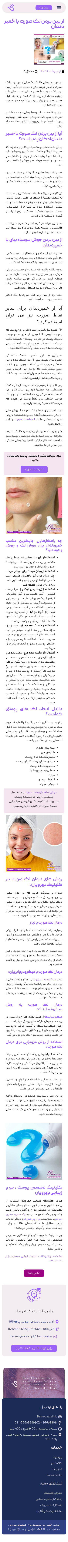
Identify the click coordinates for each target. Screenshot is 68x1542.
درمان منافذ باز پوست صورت (41, 793)
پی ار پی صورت (32, 1219)
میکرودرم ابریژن (46, 980)
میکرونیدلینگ (53, 1017)
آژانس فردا (14, 1529)
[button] (59, 7)
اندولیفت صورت (25, 420)
